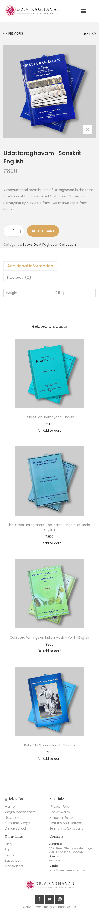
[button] (83, 11)
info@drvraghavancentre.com (68, 870)
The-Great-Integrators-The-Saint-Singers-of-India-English (49, 527)
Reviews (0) (19, 277)
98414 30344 (58, 860)
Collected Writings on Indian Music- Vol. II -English (49, 637)
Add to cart (43, 231)
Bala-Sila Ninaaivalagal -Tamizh (49, 745)
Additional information (30, 266)
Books (27, 244)
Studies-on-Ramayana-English (49, 417)
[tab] (49, 266)
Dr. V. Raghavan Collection (55, 244)
